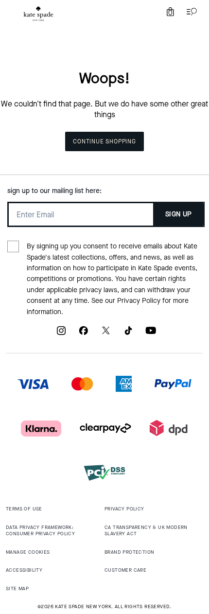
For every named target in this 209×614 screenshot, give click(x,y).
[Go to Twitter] (106, 334)
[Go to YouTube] (151, 334)
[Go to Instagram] (61, 334)
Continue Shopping (104, 141)
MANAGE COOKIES (28, 552)
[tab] (38, 13)
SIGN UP (178, 214)
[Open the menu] (189, 12)
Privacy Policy (138, 300)
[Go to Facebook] (83, 334)
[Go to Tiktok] (128, 334)
